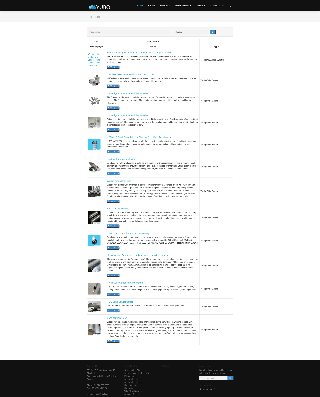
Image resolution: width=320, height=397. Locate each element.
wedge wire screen (132, 379)
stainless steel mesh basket (136, 373)
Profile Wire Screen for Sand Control (125, 283)
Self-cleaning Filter (132, 370)
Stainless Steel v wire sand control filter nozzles (130, 74)
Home (140, 5)
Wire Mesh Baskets (133, 391)
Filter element (130, 376)
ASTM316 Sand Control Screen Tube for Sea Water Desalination (139, 137)
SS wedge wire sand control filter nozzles (127, 93)
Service (201, 6)
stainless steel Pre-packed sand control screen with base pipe (137, 255)
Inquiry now (114, 67)
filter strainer (129, 388)
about (151, 6)
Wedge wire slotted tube (119, 181)
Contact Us (217, 6)
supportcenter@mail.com (98, 394)
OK (230, 378)
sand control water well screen (122, 159)
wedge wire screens (133, 382)
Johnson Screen (131, 394)
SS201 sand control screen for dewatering (128, 233)
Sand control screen (117, 318)
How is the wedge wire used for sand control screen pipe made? (139, 52)
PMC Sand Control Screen (120, 302)
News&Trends (183, 6)
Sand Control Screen (117, 208)
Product (165, 6)
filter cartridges (130, 385)
